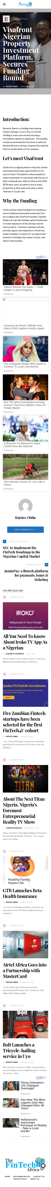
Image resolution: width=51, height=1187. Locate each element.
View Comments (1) (24, 530)
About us (34, 1179)
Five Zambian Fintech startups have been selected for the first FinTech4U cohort (24, 721)
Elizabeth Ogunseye (15, 654)
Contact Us (38, 1177)
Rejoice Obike (12, 86)
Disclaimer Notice (21, 1177)
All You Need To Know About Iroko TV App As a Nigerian (25, 642)
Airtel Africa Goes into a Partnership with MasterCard (25, 970)
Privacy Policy (20, 1179)
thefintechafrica (14, 828)
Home (7, 1177)
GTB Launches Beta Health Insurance (22, 893)
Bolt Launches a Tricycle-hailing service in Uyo (19, 1050)
